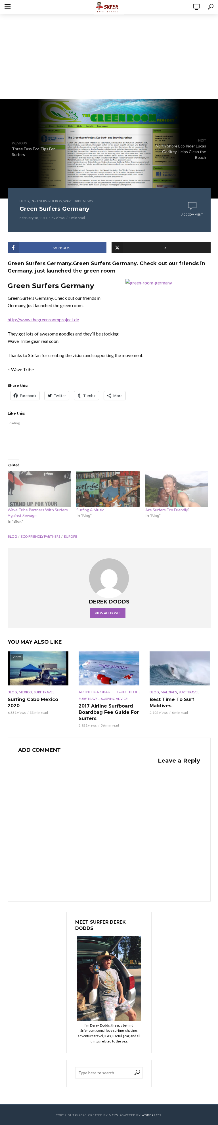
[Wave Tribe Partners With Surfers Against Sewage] (39, 489)
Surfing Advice (114, 698)
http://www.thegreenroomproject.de (43, 319)
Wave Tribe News (78, 201)
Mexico (25, 692)
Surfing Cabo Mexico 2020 (33, 702)
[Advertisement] (109, 56)
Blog (24, 201)
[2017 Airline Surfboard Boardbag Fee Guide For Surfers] (109, 668)
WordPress (151, 1115)
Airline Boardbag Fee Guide (103, 692)
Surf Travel (44, 692)
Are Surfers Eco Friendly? (167, 509)
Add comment (192, 214)
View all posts (107, 613)
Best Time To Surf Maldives (172, 702)
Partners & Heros (46, 201)
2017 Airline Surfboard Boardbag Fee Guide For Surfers (109, 712)
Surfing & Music (90, 509)
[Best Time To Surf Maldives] (180, 668)
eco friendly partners (40, 536)
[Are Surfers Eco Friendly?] (177, 489)
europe (70, 536)
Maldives (169, 692)
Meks (113, 1115)
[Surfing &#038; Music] (108, 489)
